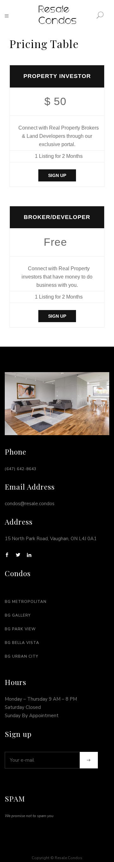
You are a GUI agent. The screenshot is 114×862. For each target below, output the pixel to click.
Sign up (57, 175)
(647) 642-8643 (20, 468)
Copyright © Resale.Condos (57, 857)
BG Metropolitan (26, 601)
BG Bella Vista (22, 642)
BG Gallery (18, 615)
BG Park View (20, 629)
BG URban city (21, 656)
